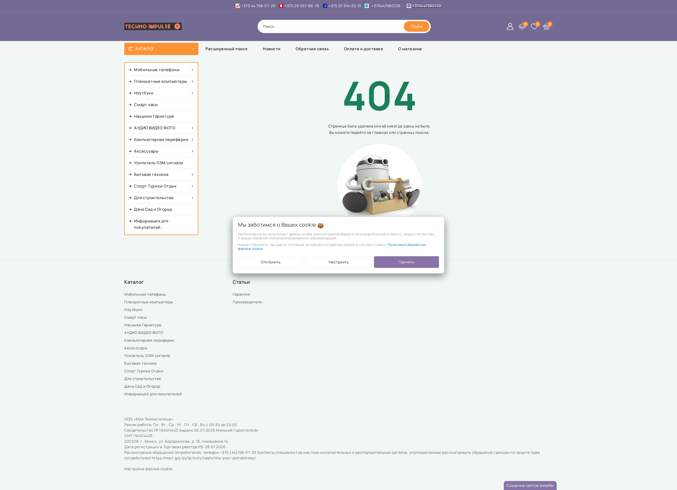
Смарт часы (136, 317)
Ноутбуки (133, 309)
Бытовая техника (141, 363)
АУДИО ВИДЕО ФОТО (144, 332)
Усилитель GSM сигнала (148, 355)
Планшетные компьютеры (149, 301)
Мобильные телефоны (145, 294)
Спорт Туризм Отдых (144, 370)
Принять (406, 261)
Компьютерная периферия (149, 340)
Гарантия (242, 294)
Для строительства (143, 378)
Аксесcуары (136, 347)
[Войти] (510, 26)
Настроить (339, 261)
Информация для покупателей (153, 393)
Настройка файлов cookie (148, 468)
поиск (269, 26)
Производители (248, 301)
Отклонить (271, 261)
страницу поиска (413, 132)
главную (380, 132)
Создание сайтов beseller (530, 485)
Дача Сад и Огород (142, 386)
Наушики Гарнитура (143, 324)
